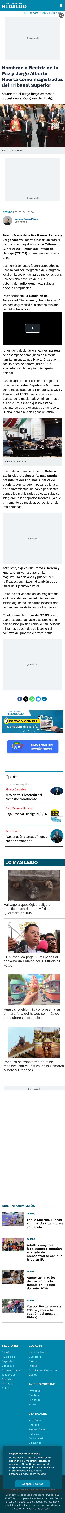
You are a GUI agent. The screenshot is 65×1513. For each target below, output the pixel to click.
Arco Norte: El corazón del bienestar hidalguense (23, 797)
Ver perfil (21, 222)
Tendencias (9, 1374)
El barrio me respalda (17, 784)
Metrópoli (8, 1383)
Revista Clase (37, 1429)
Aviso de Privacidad (34, 1473)
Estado (7, 212)
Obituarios (35, 1442)
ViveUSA (34, 1433)
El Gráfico (35, 1420)
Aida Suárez (13, 831)
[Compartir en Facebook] (19, 699)
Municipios (8, 1356)
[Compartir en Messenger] (38, 699)
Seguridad (8, 1361)
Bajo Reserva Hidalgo (19, 808)
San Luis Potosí (38, 1352)
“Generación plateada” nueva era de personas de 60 (26, 838)
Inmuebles (35, 1390)
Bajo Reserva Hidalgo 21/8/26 (26, 813)
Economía (8, 1365)
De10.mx (34, 1424)
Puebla (33, 1365)
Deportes (7, 1379)
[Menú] (61, 5)
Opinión (12, 776)
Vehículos (34, 1399)
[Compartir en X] (25, 699)
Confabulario (36, 1438)
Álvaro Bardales (15, 789)
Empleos (34, 1395)
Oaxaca (33, 1361)
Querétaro (35, 1356)
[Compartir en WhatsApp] (32, 699)
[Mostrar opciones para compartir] (61, 15)
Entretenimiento (12, 1370)
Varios (32, 1404)
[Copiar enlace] (44, 699)
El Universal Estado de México (43, 1372)
